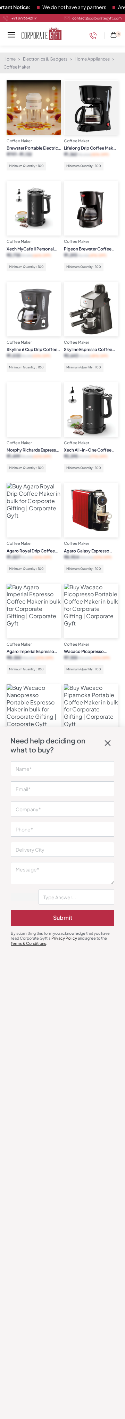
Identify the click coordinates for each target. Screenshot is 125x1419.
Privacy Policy (64, 938)
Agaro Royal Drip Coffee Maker (31, 551)
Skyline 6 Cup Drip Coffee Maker (32, 349)
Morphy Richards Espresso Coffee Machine (33, 450)
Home (9, 59)
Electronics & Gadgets (45, 59)
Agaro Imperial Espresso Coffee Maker (30, 651)
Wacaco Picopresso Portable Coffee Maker (86, 651)
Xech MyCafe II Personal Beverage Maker (30, 249)
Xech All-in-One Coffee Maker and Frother (87, 450)
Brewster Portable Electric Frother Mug (32, 148)
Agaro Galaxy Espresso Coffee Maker (86, 551)
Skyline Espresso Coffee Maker (88, 349)
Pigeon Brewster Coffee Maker (87, 249)
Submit (62, 917)
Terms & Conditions (28, 943)
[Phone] (95, 35)
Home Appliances (92, 59)
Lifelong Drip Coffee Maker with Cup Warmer (90, 148)
